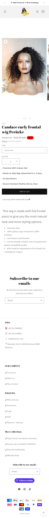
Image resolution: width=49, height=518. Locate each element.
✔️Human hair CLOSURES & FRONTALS (20, 444)
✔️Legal (8, 411)
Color (4, 145)
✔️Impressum (10, 405)
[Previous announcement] (4, 3)
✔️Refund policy (11, 400)
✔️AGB (8, 417)
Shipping (4, 141)
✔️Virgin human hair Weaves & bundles (21, 438)
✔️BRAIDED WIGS (12, 455)
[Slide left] (19, 118)
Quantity (5, 156)
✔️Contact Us (10, 372)
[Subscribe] (41, 300)
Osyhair (27, 513)
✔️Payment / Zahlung (14, 422)
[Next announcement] (44, 3)
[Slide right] (30, 118)
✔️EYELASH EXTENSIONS (15, 450)
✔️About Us (10, 378)
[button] (5, 11)
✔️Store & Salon (11, 384)
